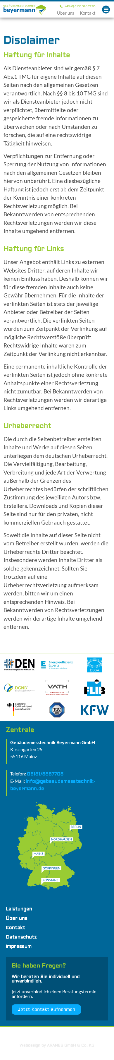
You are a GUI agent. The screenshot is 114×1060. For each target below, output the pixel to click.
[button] (105, 9)
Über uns (65, 13)
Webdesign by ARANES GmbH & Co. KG (57, 1045)
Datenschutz (21, 937)
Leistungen (19, 909)
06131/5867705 (45, 774)
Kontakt (88, 13)
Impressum (19, 946)
